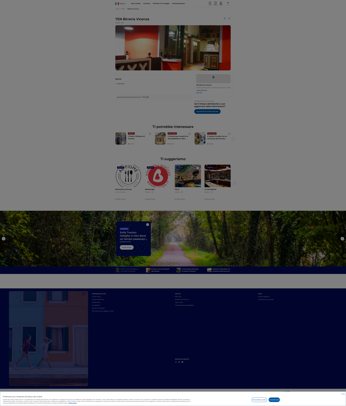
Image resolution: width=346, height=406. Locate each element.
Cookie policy (72, 403)
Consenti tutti (274, 400)
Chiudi (343, 393)
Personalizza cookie (259, 400)
